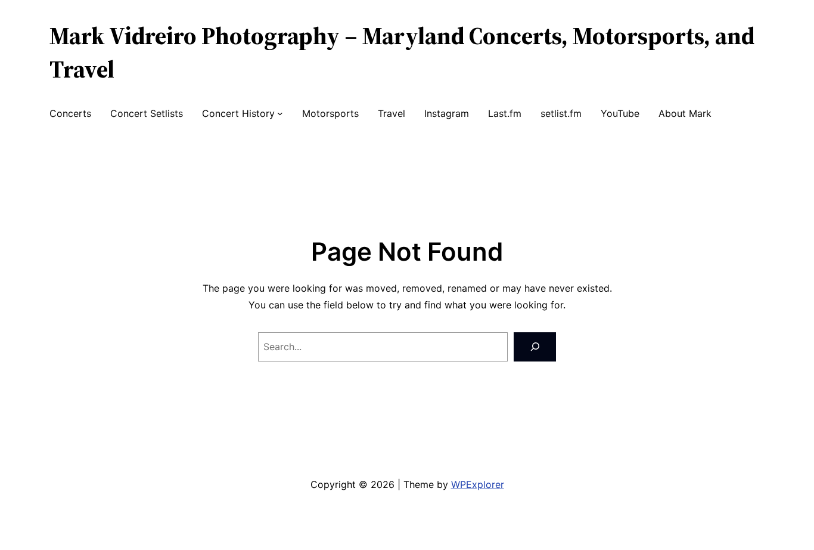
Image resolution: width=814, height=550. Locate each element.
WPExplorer (477, 484)
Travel (391, 113)
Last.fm (504, 113)
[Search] (535, 346)
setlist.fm (561, 113)
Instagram (446, 113)
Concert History (238, 113)
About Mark (685, 113)
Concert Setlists (146, 113)
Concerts (70, 113)
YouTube (620, 113)
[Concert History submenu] (280, 113)
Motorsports (330, 113)
